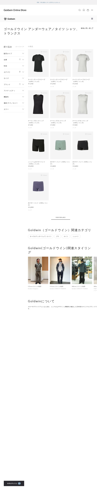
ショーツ (75, 236)
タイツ (66, 236)
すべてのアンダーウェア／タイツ (40, 236)
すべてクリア (20, 46)
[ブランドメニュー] (92, 19)
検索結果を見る (13, 483)
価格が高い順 (86, 28)
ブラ (57, 236)
